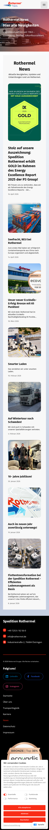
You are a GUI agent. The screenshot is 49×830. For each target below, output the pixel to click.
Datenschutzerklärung (12, 825)
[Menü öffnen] (44, 4)
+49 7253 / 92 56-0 (17, 630)
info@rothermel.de (17, 636)
